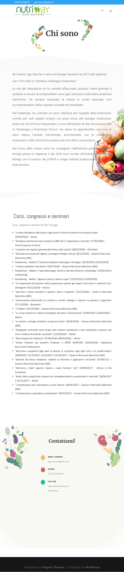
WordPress (92, 567)
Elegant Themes (53, 567)
